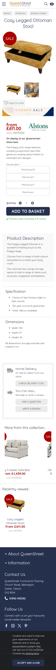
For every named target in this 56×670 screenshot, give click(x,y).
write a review (31, 408)
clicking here (32, 653)
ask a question (31, 401)
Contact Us (15, 574)
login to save (16, 102)
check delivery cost (31, 383)
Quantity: (11, 203)
